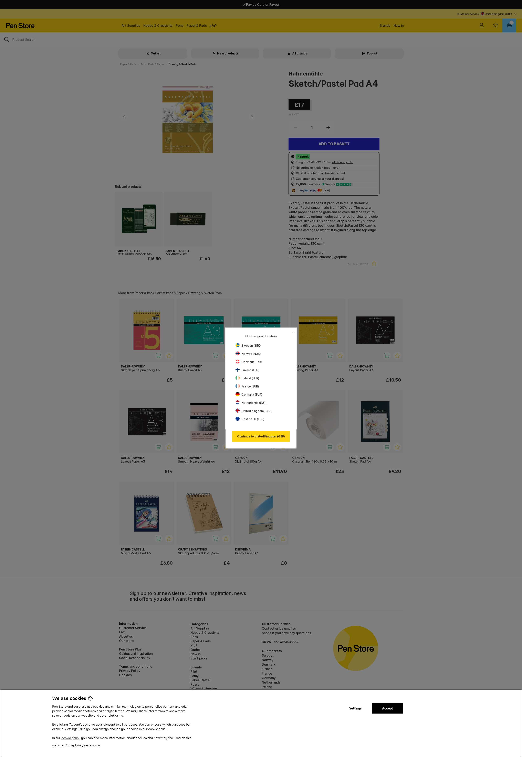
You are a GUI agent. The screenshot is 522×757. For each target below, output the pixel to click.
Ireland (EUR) (250, 378)
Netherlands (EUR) (254, 402)
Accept (387, 708)
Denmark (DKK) (252, 362)
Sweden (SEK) (251, 345)
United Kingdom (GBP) (257, 411)
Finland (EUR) (251, 370)
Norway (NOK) (251, 353)
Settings (355, 708)
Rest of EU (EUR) (253, 419)
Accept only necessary (82, 745)
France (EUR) (250, 386)
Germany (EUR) (252, 394)
